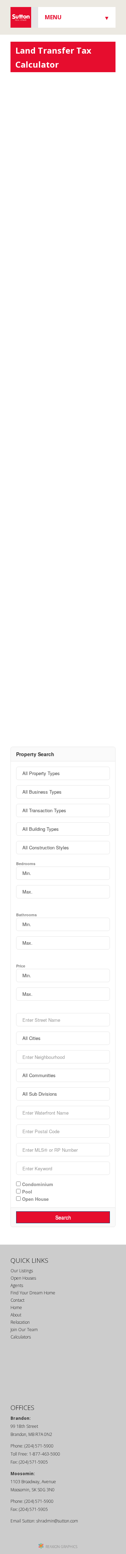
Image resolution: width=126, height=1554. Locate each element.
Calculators (20, 1337)
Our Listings (21, 1271)
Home (16, 1307)
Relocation (20, 1322)
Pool (26, 1191)
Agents (16, 1285)
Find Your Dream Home (32, 1293)
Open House (35, 1199)
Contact (17, 1300)
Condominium (37, 1184)
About (15, 1315)
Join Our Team (24, 1330)
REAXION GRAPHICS (61, 1546)
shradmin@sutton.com (57, 1521)
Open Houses (23, 1278)
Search (63, 1217)
